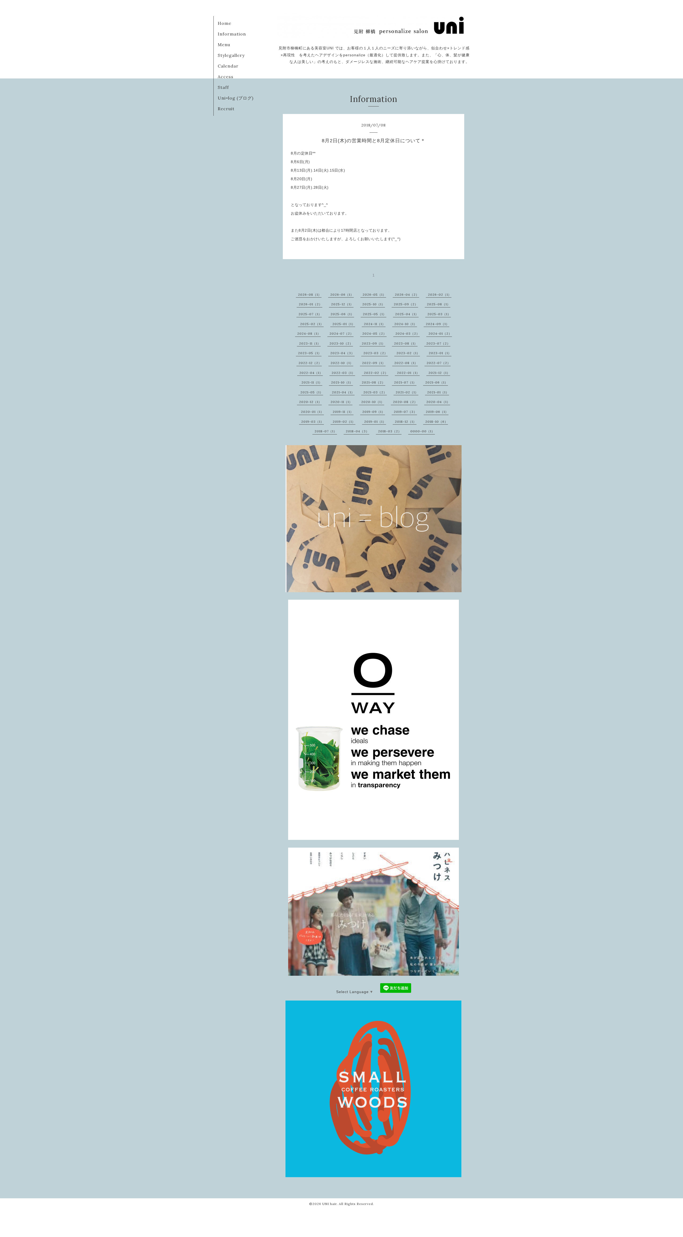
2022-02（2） (376, 373)
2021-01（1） (438, 392)
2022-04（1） (311, 373)
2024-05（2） (374, 333)
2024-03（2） (407, 333)
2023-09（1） (373, 343)
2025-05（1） (374, 314)
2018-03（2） (390, 431)
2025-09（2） (406, 304)
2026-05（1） (374, 295)
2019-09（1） (373, 412)
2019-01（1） (375, 422)
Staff (223, 87)
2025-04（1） (407, 314)
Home (224, 23)
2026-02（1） (439, 295)
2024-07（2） (341, 333)
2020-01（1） (312, 412)
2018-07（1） (326, 431)
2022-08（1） (406, 363)
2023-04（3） (342, 353)
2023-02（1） (408, 353)
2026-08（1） (309, 295)
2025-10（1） (373, 304)
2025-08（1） (438, 304)
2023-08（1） (406, 343)
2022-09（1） (374, 363)
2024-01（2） (440, 333)
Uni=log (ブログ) (235, 98)
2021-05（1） (311, 392)
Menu (224, 44)
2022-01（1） (408, 373)
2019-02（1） (344, 422)
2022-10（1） (342, 363)
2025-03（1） (439, 314)
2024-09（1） (437, 324)
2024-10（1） (405, 324)
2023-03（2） (375, 353)
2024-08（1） (309, 333)
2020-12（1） (310, 402)
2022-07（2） (439, 363)
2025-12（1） (342, 304)
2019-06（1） (437, 412)
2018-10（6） (436, 422)
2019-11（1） (343, 412)
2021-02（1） (407, 392)
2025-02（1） (312, 324)
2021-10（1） (342, 382)
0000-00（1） (422, 431)
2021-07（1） (405, 382)
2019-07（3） (405, 412)
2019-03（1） (312, 422)
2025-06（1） (342, 314)
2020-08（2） (405, 402)
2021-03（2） (375, 392)
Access (225, 76)
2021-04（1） (343, 392)
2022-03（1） (343, 373)
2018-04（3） (357, 431)
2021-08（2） (373, 382)
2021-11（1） (311, 382)
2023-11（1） (310, 343)
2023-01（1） (440, 353)
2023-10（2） (341, 343)
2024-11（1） (375, 324)
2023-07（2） (438, 343)
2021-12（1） (439, 373)
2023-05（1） (309, 353)
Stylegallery (231, 55)
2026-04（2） (407, 295)
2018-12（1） (405, 422)
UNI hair (329, 1204)
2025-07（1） (310, 314)
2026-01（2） (310, 304)
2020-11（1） (341, 402)
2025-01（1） (343, 324)
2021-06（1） (436, 382)
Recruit (226, 108)
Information (232, 34)
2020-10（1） (372, 402)
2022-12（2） (310, 363)
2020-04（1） (438, 402)
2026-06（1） (342, 295)
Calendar (228, 66)
